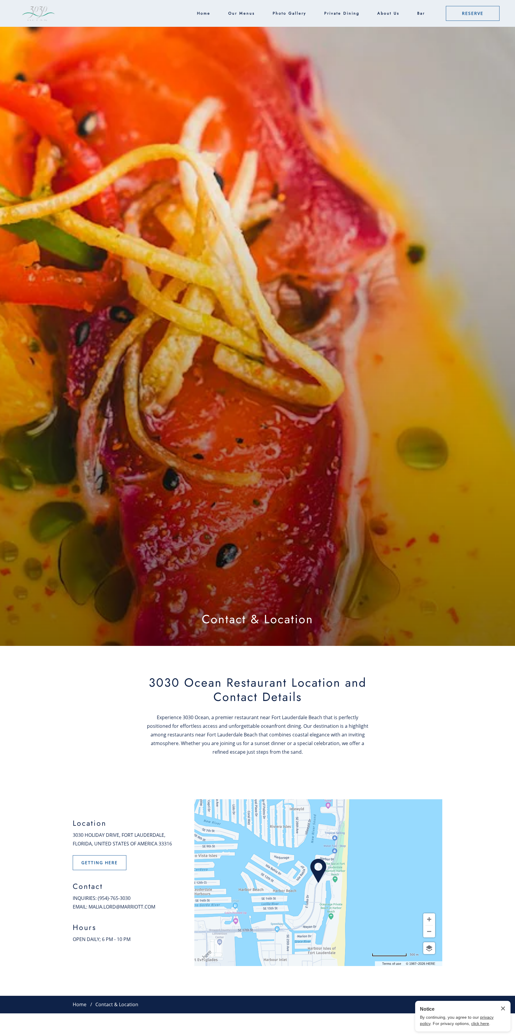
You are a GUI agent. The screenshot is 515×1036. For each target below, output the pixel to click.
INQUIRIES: (85, 898)
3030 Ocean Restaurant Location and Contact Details (258, 690)
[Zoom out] (429, 931)
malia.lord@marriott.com (122, 906)
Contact (88, 886)
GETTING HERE (99, 862)
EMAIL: (80, 906)
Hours (84, 927)
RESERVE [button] (472, 13)
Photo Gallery (289, 13)
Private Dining (341, 13)
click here (480, 1023)
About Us (388, 13)
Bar (421, 13)
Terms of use (391, 963)
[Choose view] (429, 948)
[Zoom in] (429, 919)
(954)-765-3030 (114, 898)
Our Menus (241, 13)
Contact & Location (257, 619)
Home (203, 13)
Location (89, 823)
